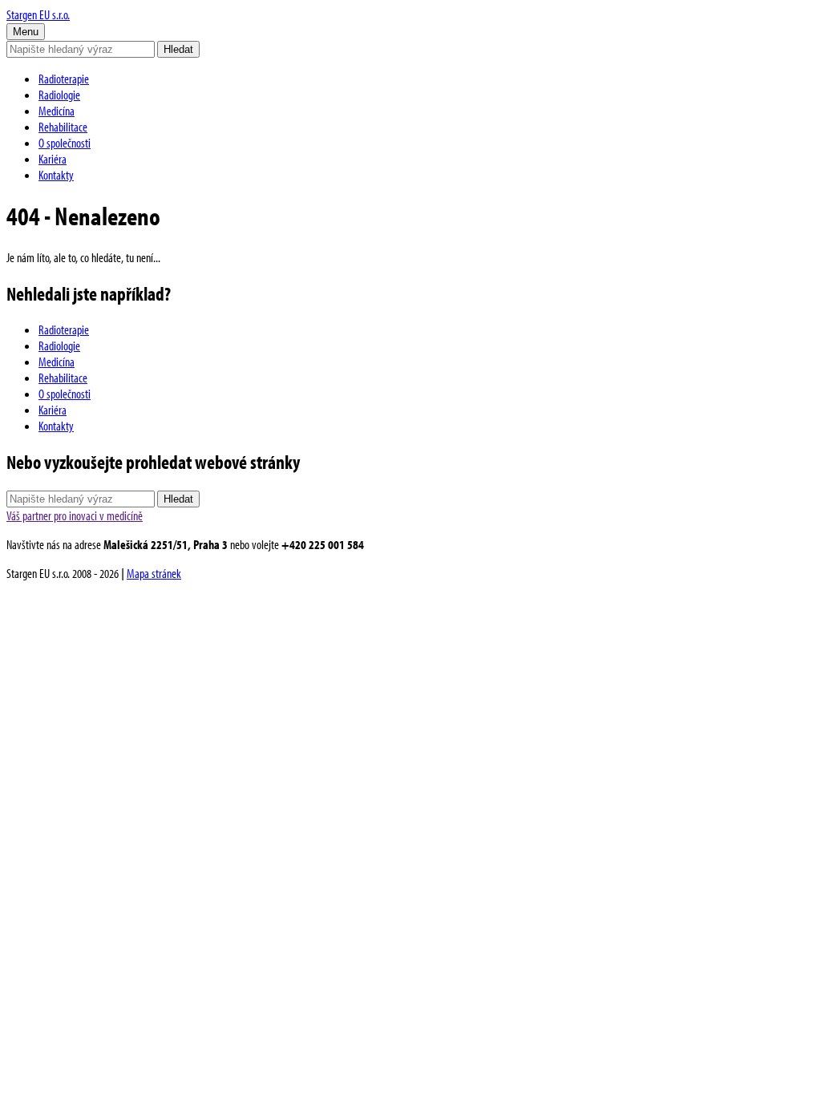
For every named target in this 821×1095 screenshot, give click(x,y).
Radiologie (59, 95)
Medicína (56, 111)
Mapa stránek (154, 573)
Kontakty (56, 175)
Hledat (178, 49)
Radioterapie (63, 79)
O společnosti (64, 143)
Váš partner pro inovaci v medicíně (74, 515)
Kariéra (52, 159)
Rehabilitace (62, 127)
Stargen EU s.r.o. (38, 14)
